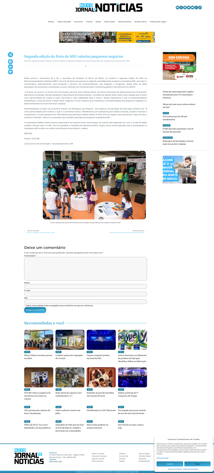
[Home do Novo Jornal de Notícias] (109, 7)
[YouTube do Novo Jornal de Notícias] (192, 7)
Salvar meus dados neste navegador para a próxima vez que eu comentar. (60, 305)
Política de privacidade (190, 469)
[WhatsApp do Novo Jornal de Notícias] (196, 7)
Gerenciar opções (162, 458)
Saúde (166, 113)
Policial (167, 125)
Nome (27, 283)
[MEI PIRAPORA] (94, 185)
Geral (27, 352)
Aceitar (170, 464)
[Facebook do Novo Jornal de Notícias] (177, 7)
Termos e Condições (175, 469)
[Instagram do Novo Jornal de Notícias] (181, 7)
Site (26, 298)
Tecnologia (168, 137)
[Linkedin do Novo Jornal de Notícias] (185, 7)
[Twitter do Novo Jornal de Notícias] (188, 7)
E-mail (27, 290)
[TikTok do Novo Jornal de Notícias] (200, 7)
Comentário (30, 256)
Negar (197, 464)
